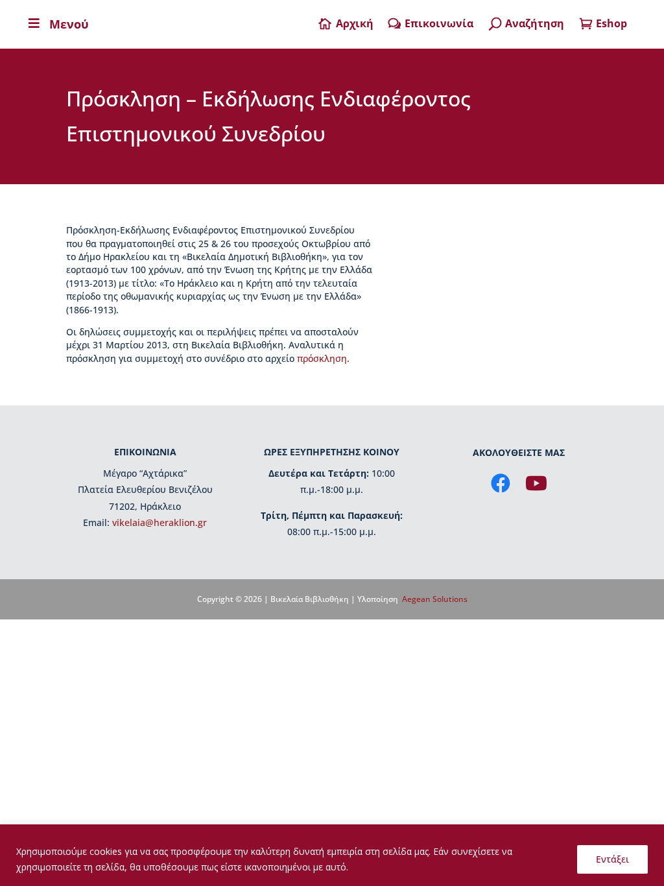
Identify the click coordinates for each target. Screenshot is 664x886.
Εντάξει (612, 859)
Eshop (611, 23)
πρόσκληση (322, 358)
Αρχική (355, 23)
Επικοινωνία (439, 23)
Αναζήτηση (534, 23)
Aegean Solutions (435, 599)
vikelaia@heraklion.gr (159, 522)
